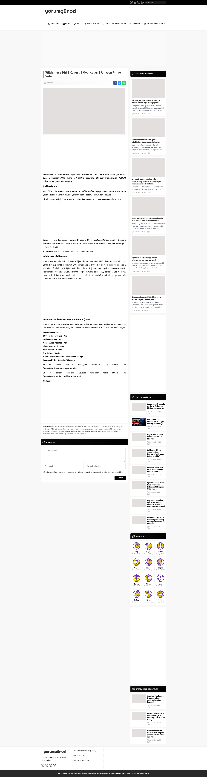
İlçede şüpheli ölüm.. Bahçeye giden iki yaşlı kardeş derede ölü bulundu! (147, 219)
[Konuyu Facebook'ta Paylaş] (115, 83)
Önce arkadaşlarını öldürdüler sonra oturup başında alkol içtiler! (146, 298)
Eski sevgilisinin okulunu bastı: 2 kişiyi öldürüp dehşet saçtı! (155, 422)
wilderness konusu (71, 429)
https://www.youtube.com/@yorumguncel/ (62, 376)
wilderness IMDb (48, 429)
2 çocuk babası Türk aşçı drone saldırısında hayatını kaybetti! (144, 259)
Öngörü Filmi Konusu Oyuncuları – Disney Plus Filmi (155, 437)
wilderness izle (60, 429)
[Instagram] (138, 2)
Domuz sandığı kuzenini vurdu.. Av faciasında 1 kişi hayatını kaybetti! (156, 406)
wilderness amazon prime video (80, 426)
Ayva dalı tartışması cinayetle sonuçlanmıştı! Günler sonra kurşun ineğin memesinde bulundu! (146, 181)
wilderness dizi (97, 426)
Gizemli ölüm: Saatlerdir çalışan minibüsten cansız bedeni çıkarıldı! (146, 141)
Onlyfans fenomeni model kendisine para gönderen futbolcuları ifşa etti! (155, 734)
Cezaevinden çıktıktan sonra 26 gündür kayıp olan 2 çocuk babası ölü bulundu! (156, 521)
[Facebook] (131, 2)
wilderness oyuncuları (100, 429)
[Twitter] (135, 2)
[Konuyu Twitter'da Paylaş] (119, 83)
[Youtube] (142, 2)
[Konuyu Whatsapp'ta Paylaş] (124, 83)
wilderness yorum (80, 434)
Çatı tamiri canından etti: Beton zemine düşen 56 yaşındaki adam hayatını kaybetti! (156, 503)
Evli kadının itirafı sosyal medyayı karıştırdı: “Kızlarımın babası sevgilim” (155, 453)
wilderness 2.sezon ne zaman (60, 426)
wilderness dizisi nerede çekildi (113, 426)
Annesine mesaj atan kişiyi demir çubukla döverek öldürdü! (155, 470)
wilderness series (115, 429)
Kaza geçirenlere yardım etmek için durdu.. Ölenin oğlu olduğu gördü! (146, 101)
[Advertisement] (103, 49)
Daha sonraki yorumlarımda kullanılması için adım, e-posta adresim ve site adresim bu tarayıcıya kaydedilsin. (84, 472)
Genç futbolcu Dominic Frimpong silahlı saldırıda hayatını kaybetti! (155, 699)
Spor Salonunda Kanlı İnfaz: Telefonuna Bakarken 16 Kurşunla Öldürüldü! (155, 486)
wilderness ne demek (86, 429)
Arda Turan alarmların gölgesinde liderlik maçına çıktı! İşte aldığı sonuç (156, 716)
